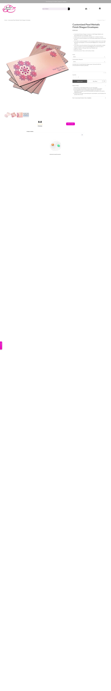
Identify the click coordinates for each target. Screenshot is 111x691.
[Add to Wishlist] (104, 81)
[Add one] (78, 77)
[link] (100, 8)
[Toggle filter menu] (82, 135)
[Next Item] (69, 67)
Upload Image (75, 83)
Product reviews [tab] (30, 131)
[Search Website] (69, 9)
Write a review (70, 123)
